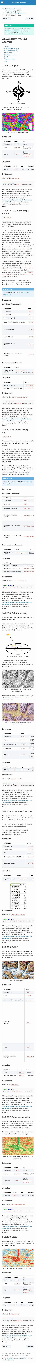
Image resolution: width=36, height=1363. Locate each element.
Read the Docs (9, 1360)
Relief (6, 57)
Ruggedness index (9, 59)
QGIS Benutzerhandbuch (13, 9)
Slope (6, 61)
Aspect (6, 46)
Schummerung (8, 52)
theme (22, 1358)
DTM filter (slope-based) (11, 48)
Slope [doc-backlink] (9, 1236)
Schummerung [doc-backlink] (14, 613)
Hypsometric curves (10, 54)
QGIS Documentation (19, 2)
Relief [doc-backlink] (10, 947)
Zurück (7, 18)
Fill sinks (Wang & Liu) (11, 50)
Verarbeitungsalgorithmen (13, 11)
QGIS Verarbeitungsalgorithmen (15, 13)
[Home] (3, 9)
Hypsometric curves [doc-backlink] (17, 811)
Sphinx (11, 1358)
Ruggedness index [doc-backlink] (16, 1117)
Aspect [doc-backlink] (10, 65)
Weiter (29, 18)
